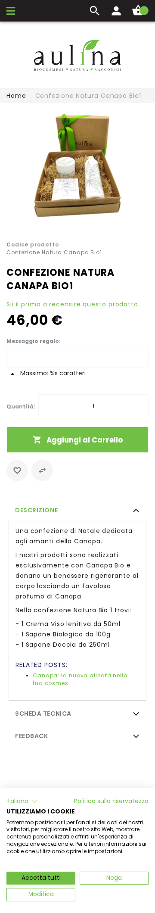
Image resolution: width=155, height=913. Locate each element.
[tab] (77, 510)
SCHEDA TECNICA (43, 713)
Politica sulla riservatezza (111, 801)
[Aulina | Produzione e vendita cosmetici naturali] (77, 55)
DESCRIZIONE (36, 510)
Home (16, 95)
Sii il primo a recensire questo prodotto (72, 304)
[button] (22, 801)
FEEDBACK (31, 736)
